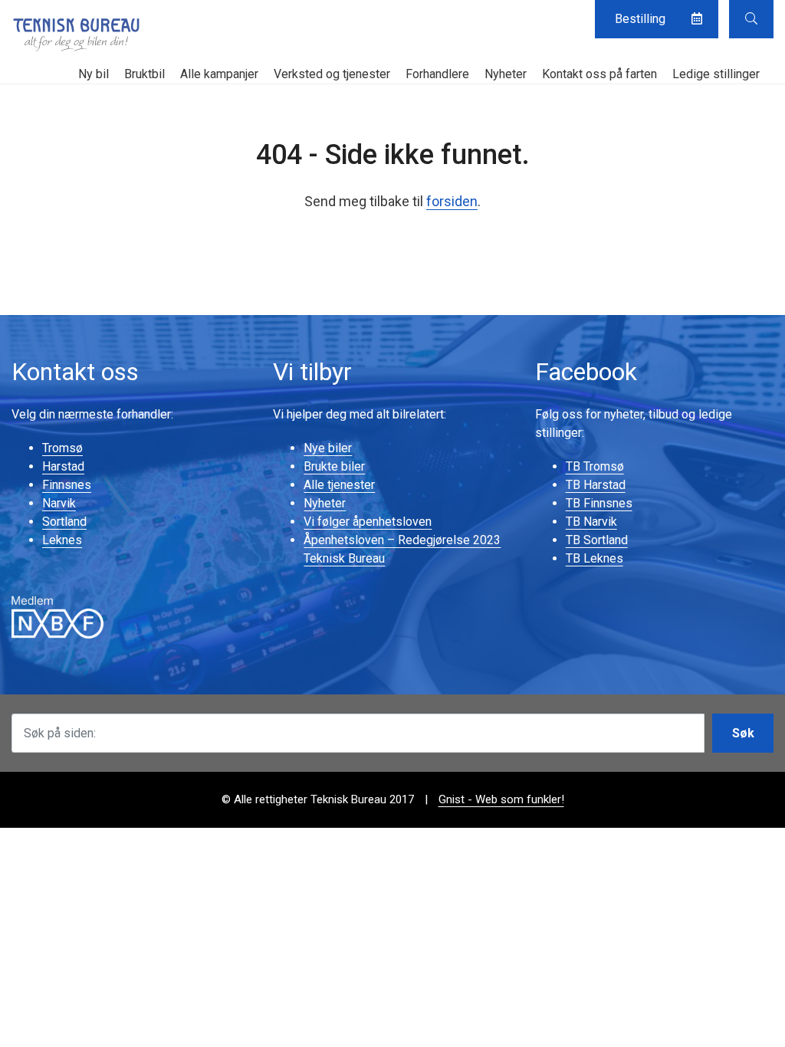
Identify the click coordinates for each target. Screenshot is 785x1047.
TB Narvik (591, 521)
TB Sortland (597, 540)
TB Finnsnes (599, 503)
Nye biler (328, 448)
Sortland (64, 521)
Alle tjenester (339, 485)
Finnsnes (66, 485)
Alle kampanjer (219, 74)
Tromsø (62, 448)
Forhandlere (437, 74)
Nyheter (505, 74)
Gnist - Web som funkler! (501, 799)
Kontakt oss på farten (599, 74)
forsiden (452, 201)
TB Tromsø (595, 466)
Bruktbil (144, 74)
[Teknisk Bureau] (76, 34)
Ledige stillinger (716, 74)
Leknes (62, 540)
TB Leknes (594, 558)
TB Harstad (596, 485)
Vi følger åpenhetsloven (368, 521)
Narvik (59, 503)
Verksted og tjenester (332, 74)
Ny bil (93, 74)
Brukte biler (334, 466)
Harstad (63, 466)
